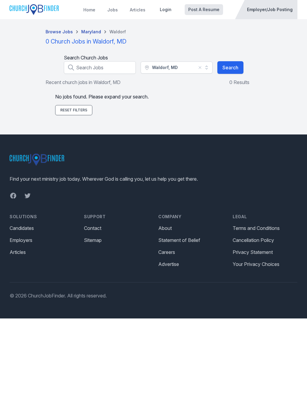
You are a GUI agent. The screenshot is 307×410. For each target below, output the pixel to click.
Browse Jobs (59, 31)
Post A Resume (203, 9)
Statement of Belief (179, 240)
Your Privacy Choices (256, 264)
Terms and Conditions (256, 228)
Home (89, 9)
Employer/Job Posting (270, 9)
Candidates (22, 228)
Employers (21, 240)
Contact (92, 228)
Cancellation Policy (253, 240)
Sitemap (93, 240)
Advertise (168, 264)
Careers (166, 252)
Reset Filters (73, 110)
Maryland (91, 31)
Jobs (112, 9)
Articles (137, 9)
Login (165, 9)
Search (230, 68)
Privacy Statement (253, 252)
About (165, 228)
